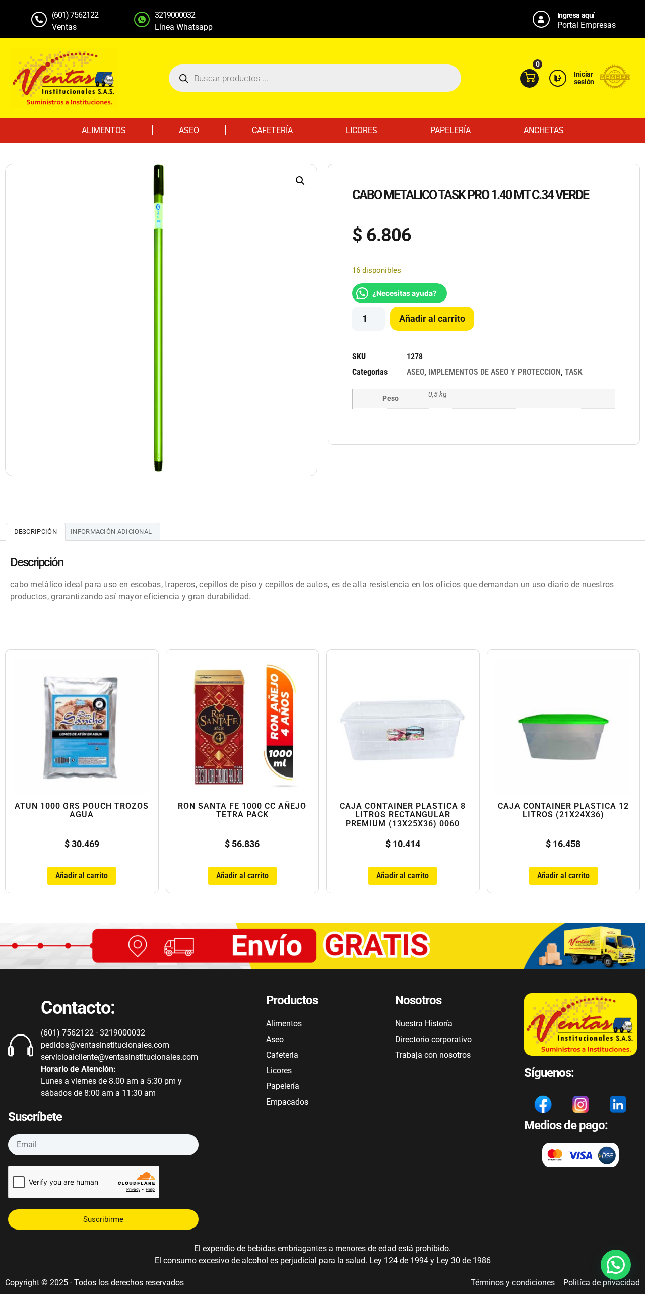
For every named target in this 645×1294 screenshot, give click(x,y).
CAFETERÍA (272, 130)
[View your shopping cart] (529, 78)
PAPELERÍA (450, 130)
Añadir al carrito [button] (81, 875)
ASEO (189, 130)
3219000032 (175, 15)
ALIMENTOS (104, 130)
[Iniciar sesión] (557, 78)
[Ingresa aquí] (541, 19)
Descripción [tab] (35, 531)
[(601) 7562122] (39, 19)
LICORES (361, 130)
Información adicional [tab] (111, 531)
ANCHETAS (544, 130)
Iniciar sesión (584, 78)
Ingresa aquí (576, 15)
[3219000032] (142, 19)
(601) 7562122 (75, 15)
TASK (574, 372)
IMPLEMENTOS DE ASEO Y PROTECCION (494, 372)
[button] (300, 181)
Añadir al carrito (432, 318)
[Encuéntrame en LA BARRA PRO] (615, 86)
